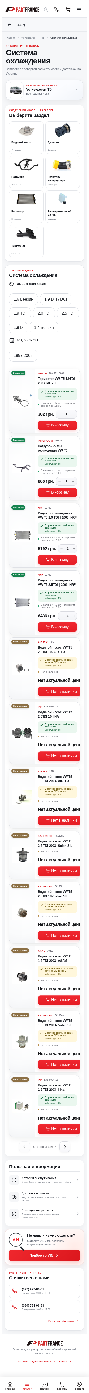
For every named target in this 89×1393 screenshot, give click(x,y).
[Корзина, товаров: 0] (68, 9)
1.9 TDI (20, 313)
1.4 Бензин (44, 327)
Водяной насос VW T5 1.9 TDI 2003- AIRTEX (55, 779)
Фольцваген (28, 37)
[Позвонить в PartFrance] (56, 9)
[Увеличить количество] (73, 414)
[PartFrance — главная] (22, 9)
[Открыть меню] (79, 9)
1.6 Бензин (23, 299)
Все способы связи (61, 1321)
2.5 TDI (68, 313)
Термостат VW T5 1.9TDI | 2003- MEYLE (57, 381)
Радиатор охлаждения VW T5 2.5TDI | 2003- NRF (57, 582)
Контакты (65, 1361)
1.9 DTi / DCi (55, 299)
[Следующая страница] (64, 1146)
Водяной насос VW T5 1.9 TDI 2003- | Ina (55, 1087)
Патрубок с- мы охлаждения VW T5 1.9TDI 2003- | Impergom (56, 448)
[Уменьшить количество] (59, 414)
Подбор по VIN (41, 1255)
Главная (10, 37)
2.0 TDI (44, 313)
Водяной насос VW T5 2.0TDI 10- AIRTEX (55, 650)
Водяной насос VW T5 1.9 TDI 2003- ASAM (55, 958)
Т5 (43, 37)
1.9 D (18, 327)
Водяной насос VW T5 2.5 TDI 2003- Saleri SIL (55, 843)
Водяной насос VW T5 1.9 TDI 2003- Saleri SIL (55, 1023)
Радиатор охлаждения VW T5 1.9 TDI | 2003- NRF (57, 515)
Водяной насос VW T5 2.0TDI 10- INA (55, 714)
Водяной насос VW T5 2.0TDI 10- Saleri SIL (55, 894)
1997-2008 (23, 355)
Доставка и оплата (43, 1361)
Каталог (23, 1361)
